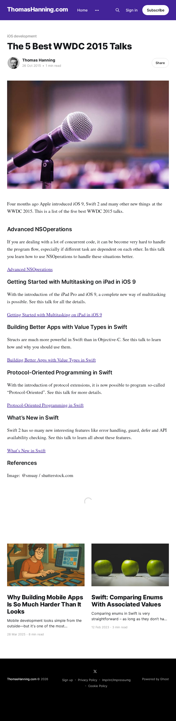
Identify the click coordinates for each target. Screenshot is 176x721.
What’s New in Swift (26, 450)
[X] (95, 671)
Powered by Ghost (155, 679)
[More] (97, 10)
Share (160, 63)
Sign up (67, 680)
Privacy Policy (87, 680)
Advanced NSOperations (30, 269)
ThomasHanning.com (37, 9)
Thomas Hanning (38, 60)
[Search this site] (117, 10)
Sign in (132, 10)
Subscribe (155, 10)
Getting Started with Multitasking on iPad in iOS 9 (54, 314)
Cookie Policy (97, 686)
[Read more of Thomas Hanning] (13, 62)
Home (82, 10)
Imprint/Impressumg (116, 680)
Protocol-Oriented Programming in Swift (45, 405)
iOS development (22, 36)
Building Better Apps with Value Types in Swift (51, 360)
